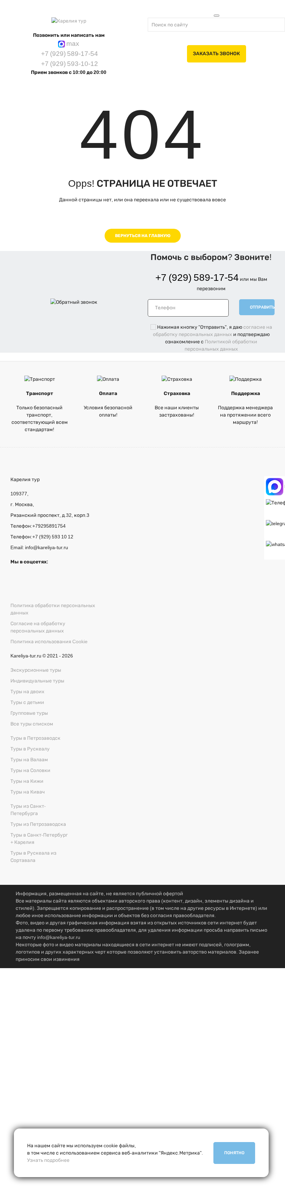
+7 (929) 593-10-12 (69, 64)
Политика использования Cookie (49, 642)
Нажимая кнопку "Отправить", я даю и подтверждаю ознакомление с (141, 1076)
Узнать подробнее (48, 1160)
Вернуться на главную (142, 235)
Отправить (262, 307)
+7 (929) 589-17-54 (69, 54)
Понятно (234, 1152)
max (72, 44)
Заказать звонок (216, 54)
